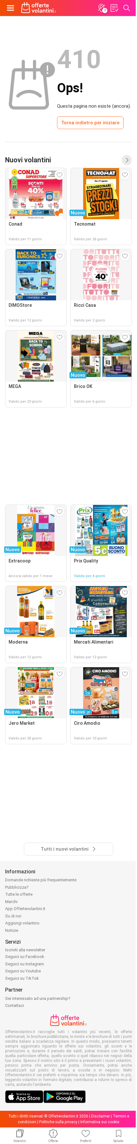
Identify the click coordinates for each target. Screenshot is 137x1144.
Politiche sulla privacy (58, 1122)
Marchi (11, 901)
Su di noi (13, 916)
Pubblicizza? (17, 887)
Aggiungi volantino (22, 923)
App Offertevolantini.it (25, 908)
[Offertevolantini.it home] (38, 8)
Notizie (11, 930)
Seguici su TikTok (22, 978)
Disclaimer (100, 1116)
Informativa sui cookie (99, 1122)
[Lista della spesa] (114, 8)
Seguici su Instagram (24, 964)
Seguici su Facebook (24, 956)
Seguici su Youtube (23, 971)
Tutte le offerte (18, 894)
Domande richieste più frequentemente (40, 879)
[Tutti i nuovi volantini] (127, 160)
